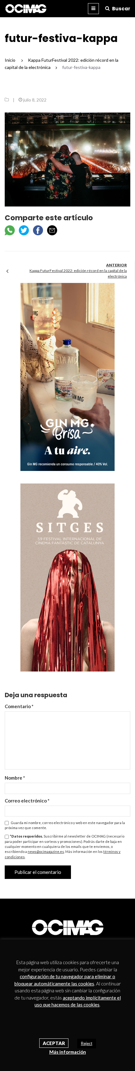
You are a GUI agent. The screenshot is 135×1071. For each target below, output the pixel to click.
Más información (67, 1052)
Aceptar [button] (54, 1043)
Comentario (19, 706)
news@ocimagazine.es (46, 851)
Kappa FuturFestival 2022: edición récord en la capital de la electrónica (78, 273)
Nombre (15, 778)
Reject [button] (86, 1043)
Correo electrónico (27, 800)
